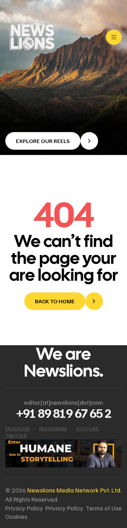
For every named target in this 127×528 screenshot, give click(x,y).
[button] (51, 141)
